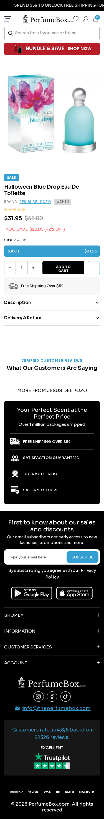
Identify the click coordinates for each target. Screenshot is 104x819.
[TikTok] (65, 696)
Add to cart (63, 269)
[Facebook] (52, 696)
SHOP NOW (79, 48)
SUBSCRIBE (82, 557)
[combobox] (52, 33)
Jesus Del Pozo (35, 202)
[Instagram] (38, 696)
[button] (14, 210)
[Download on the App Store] (74, 593)
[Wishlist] (76, 18)
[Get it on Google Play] (31, 593)
